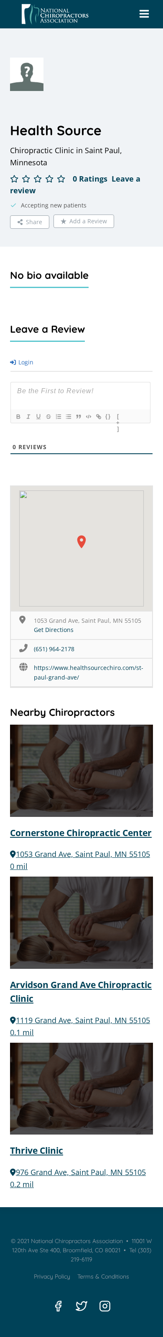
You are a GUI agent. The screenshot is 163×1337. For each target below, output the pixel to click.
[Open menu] (144, 14)
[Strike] (48, 417)
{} (108, 416)
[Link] (98, 417)
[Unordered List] (68, 417)
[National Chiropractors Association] (53, 14)
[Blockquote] (78, 417)
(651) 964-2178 (54, 649)
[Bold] (18, 417)
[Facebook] (58, 1306)
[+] (118, 417)
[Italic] (28, 417)
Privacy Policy (52, 1276)
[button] (81, 542)
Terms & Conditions (103, 1276)
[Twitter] (81, 1306)
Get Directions (54, 630)
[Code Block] (88, 417)
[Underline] (38, 417)
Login (25, 362)
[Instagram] (105, 1306)
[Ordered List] (58, 417)
